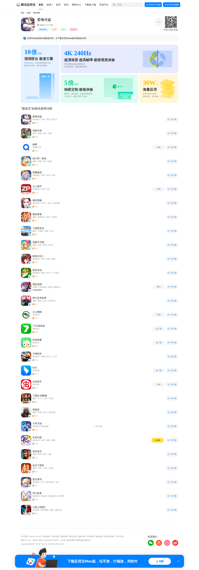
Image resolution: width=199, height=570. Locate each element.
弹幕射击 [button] (41, 217)
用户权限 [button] (90, 536)
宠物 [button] (50, 161)
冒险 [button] (48, 259)
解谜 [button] (34, 231)
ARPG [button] (43, 203)
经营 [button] (43, 259)
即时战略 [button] (44, 426)
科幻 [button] (48, 356)
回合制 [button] (43, 496)
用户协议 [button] (120, 536)
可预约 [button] (35, 287)
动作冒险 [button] (35, 510)
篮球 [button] (44, 245)
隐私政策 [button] (99, 536)
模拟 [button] (50, 287)
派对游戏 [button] (49, 482)
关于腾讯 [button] (24, 536)
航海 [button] (53, 259)
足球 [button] (44, 301)
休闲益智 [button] (35, 175)
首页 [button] (22, 13)
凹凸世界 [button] (60, 496)
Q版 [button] (49, 454)
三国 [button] (44, 398)
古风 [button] (51, 231)
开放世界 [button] (56, 203)
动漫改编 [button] (51, 496)
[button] (25, 4)
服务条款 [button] (46, 536)
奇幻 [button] (63, 29)
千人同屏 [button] (55, 273)
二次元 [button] (54, 356)
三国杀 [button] (50, 468)
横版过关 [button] (58, 510)
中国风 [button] (54, 217)
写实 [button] (48, 189)
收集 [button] (39, 161)
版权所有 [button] (81, 536)
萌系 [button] (50, 133)
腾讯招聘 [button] (64, 536)
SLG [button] (39, 398)
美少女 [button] (73, 29)
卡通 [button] (53, 175)
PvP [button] (43, 482)
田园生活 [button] (56, 287)
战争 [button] (44, 454)
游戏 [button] (28, 13)
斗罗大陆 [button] (98, 426)
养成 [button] (39, 133)
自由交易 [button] (51, 412)
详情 (158, 147)
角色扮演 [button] (42, 29)
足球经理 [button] (51, 301)
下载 (160, 329)
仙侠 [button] (49, 203)
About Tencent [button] (36, 536)
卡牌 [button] (54, 29)
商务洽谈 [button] (55, 536)
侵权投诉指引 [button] (109, 536)
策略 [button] (34, 133)
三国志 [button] (50, 398)
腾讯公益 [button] (72, 536)
